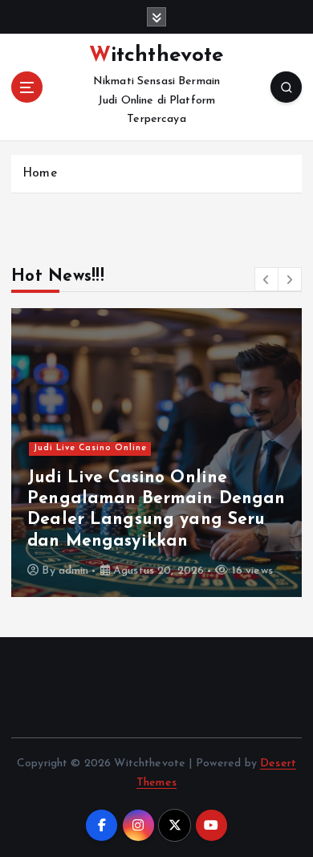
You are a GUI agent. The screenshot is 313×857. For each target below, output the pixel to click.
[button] (266, 279)
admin (74, 571)
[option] (156, 452)
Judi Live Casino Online (90, 448)
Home (39, 174)
